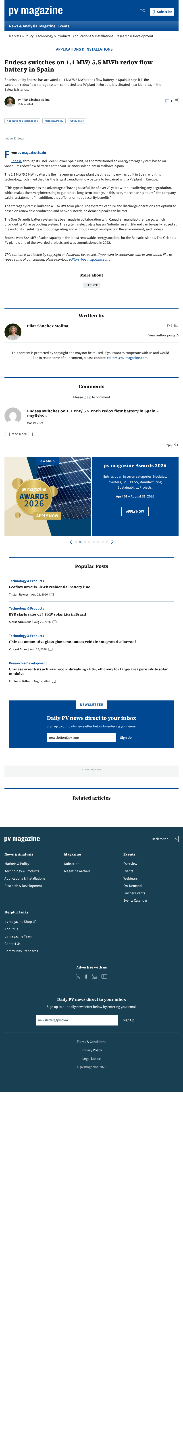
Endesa (16, 161)
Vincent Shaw (18, 649)
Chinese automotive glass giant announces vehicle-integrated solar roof (72, 641)
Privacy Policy (91, 1050)
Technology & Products (53, 36)
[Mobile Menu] (143, 11)
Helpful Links (16, 912)
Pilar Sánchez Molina (36, 100)
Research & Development (134, 36)
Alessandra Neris (20, 622)
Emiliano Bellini (20, 681)
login (87, 397)
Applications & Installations (93, 36)
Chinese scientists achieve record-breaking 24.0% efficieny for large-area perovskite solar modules (88, 671)
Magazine (47, 26)
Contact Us (12, 943)
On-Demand (132, 885)
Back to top (160, 839)
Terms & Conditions (91, 1041)
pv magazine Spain (32, 152)
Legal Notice (91, 1058)
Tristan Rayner (18, 594)
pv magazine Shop (18, 921)
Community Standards (21, 951)
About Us (11, 929)
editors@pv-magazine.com (89, 259)
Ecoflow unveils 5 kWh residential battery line (49, 587)
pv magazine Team (18, 936)
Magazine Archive (77, 871)
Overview (130, 863)
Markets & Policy (21, 36)
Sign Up (126, 737)
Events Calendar (135, 900)
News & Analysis (23, 26)
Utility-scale (77, 121)
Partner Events (134, 893)
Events (63, 26)
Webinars (130, 878)
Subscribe (71, 863)
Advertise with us (91, 967)
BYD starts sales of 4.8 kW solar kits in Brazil (47, 614)
